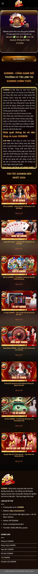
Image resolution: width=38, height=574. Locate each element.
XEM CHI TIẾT (19, 213)
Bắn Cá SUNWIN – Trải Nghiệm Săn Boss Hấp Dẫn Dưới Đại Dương (19, 278)
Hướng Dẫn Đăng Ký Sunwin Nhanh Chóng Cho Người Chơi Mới (19, 384)
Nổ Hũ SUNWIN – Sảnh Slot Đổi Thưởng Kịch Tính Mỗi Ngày (19, 207)
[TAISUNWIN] (19, 3)
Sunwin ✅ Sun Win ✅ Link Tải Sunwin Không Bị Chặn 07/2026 (19, 40)
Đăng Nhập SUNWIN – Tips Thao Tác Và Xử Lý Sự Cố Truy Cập (19, 349)
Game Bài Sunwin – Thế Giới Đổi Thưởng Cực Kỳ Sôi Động (19, 242)
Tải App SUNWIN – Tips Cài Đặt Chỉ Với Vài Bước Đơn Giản (19, 313)
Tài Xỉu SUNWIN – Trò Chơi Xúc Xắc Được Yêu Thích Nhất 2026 (19, 420)
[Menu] (3, 3)
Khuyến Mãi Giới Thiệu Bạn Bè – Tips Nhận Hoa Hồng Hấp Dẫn (19, 455)
